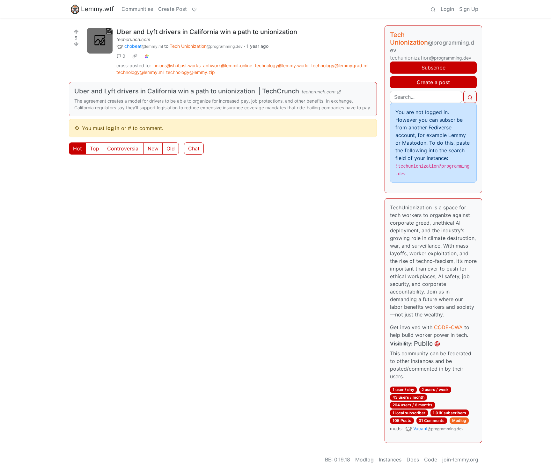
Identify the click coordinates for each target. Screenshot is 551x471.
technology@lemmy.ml (140, 72)
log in (113, 128)
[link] (135, 56)
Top (94, 148)
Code (430, 459)
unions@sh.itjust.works (177, 65)
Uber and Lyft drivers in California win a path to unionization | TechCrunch (186, 91)
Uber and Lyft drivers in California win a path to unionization (206, 32)
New (153, 148)
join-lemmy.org (460, 459)
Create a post (433, 82)
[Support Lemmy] (194, 9)
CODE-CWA (448, 327)
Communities (137, 9)
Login (447, 9)
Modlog (459, 420)
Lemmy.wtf (97, 9)
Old (170, 148)
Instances (390, 459)
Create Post (172, 9)
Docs (413, 459)
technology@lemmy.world (282, 65)
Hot (77, 148)
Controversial (123, 148)
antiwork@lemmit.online (227, 65)
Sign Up (468, 9)
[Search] (433, 9)
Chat (194, 148)
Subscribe (433, 67)
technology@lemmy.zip (190, 72)
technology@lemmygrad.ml (339, 65)
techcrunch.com (133, 39)
